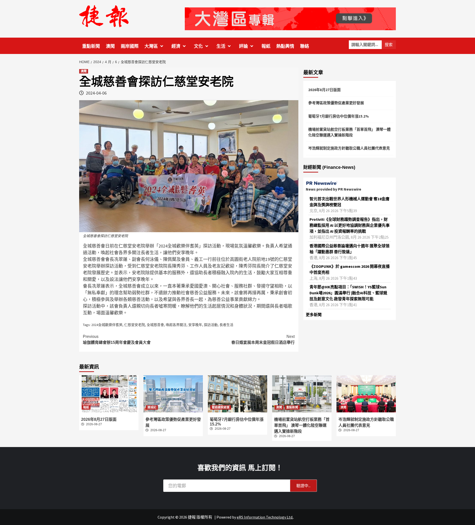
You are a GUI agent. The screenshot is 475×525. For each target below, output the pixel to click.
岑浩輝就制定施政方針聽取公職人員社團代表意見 (349, 148)
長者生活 (226, 325)
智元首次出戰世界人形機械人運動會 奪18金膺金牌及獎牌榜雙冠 (349, 201)
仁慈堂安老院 (134, 325)
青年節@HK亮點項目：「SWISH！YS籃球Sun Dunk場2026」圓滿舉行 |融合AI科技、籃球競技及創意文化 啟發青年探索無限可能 (348, 292)
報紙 (265, 46)
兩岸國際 (130, 46)
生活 (220, 46)
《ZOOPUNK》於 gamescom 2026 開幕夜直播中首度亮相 (349, 269)
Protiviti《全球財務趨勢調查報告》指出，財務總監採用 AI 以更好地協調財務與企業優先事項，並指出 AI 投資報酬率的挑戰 (349, 225)
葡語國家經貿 (221, 407)
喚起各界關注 (176, 325)
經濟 (175, 46)
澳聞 (110, 46)
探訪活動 (211, 325)
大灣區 (151, 46)
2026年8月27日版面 (324, 89)
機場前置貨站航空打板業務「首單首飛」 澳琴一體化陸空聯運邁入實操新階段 (349, 132)
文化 (198, 46)
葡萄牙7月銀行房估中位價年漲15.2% (338, 116)
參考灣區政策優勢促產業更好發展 (336, 102)
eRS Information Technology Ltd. (265, 517)
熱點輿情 (285, 46)
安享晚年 (195, 325)
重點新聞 (91, 46)
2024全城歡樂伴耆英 (106, 325)
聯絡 (304, 46)
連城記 (151, 407)
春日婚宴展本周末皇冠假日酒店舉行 (263, 339)
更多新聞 (314, 314)
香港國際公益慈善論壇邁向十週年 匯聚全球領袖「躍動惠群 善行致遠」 (349, 248)
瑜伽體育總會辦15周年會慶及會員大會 (117, 339)
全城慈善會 (155, 325)
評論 (243, 46)
